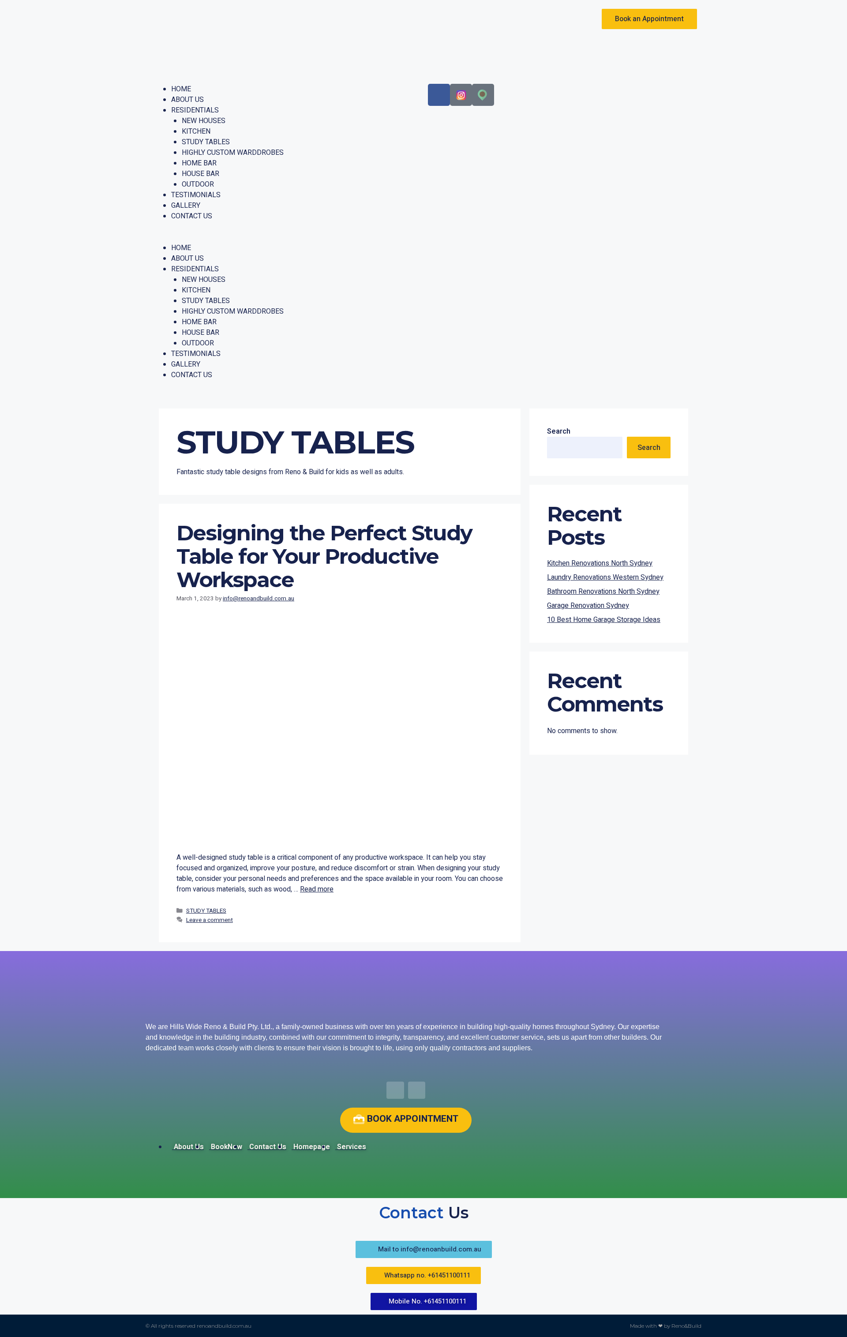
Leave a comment (209, 920)
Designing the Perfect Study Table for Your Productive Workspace (324, 556)
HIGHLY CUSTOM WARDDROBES (233, 152)
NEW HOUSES (203, 121)
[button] (284, 237)
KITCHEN (196, 131)
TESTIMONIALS (196, 195)
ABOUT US (187, 99)
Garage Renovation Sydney (588, 605)
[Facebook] (439, 95)
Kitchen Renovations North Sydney (599, 563)
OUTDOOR (198, 184)
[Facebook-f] (395, 1090)
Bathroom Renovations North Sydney (603, 591)
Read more (317, 889)
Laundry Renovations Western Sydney (605, 577)
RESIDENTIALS (195, 110)
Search (558, 431)
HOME (181, 89)
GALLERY (185, 205)
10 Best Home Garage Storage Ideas (603, 619)
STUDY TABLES (206, 142)
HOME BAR (199, 163)
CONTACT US (191, 216)
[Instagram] (417, 1090)
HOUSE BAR (200, 174)
